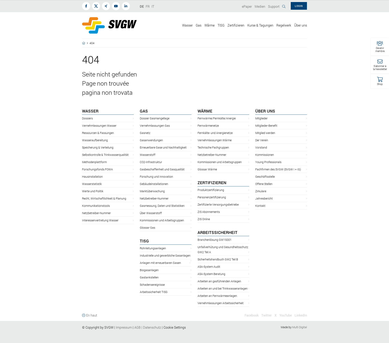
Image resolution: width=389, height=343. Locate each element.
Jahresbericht (264, 198)
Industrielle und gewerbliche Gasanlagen (165, 255)
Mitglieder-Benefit (266, 125)
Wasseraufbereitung (95, 140)
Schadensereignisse (152, 285)
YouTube (285, 315)
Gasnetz (145, 133)
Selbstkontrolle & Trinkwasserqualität (105, 155)
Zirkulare (260, 191)
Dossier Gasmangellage (154, 118)
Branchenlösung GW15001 (215, 240)
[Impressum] (132, 327)
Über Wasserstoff (151, 213)
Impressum (124, 327)
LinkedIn (301, 315)
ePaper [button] (247, 6)
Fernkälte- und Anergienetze (215, 133)
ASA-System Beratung (211, 274)
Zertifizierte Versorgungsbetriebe (218, 204)
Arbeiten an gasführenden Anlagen (219, 281)
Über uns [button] (300, 25)
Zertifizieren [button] (236, 25)
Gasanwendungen (151, 140)
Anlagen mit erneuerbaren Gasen (160, 263)
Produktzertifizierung (211, 190)
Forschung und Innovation (156, 176)
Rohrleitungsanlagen (153, 248)
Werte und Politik (92, 191)
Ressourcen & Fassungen (98, 133)
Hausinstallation (92, 176)
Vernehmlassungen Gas (155, 125)
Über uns (265, 111)
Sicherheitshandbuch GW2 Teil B (218, 259)
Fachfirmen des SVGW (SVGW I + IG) (278, 169)
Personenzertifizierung (212, 197)
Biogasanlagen (149, 270)
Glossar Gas (147, 227)
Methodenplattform (94, 162)
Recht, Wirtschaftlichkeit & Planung (104, 198)
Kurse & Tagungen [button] (260, 25)
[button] (380, 47)
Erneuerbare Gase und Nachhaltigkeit (163, 147)
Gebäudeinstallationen (154, 184)
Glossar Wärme (207, 169)
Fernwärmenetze (208, 125)
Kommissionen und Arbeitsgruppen (162, 220)
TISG (144, 240)
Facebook (252, 315)
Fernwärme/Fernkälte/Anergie (217, 118)
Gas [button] (198, 25)
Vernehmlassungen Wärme (215, 140)
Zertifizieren (212, 182)
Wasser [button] (187, 25)
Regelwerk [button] (283, 25)
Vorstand (261, 147)
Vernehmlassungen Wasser (99, 125)
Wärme (205, 111)
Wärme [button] (209, 25)
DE (142, 6)
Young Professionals (268, 162)
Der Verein (261, 140)
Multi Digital (299, 327)
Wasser (90, 111)
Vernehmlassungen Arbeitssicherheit (221, 303)
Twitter (266, 315)
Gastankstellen (149, 277)
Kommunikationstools (96, 206)
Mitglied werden (265, 133)
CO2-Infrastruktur (151, 162)
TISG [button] (221, 25)
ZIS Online (204, 219)
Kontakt (260, 206)
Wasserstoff (147, 155)
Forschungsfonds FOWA (97, 169)
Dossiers (87, 118)
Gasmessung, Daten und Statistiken (162, 206)
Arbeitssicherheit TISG (154, 292)
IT (153, 6)
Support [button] (273, 6)
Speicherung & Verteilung (97, 147)
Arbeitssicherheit (217, 232)
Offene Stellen (264, 184)
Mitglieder (261, 118)
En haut (91, 315)
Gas (144, 111)
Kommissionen (264, 155)
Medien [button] (260, 6)
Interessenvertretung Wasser (100, 220)
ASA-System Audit (209, 267)
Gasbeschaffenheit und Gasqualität (162, 169)
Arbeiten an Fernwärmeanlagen (217, 296)
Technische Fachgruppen (213, 147)
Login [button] (299, 5)
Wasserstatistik (92, 184)
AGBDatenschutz (147, 327)
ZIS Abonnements (209, 212)
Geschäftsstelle (265, 176)
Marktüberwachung (152, 191)
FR (148, 6)
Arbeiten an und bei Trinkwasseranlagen (223, 288)
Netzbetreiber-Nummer (96, 213)
